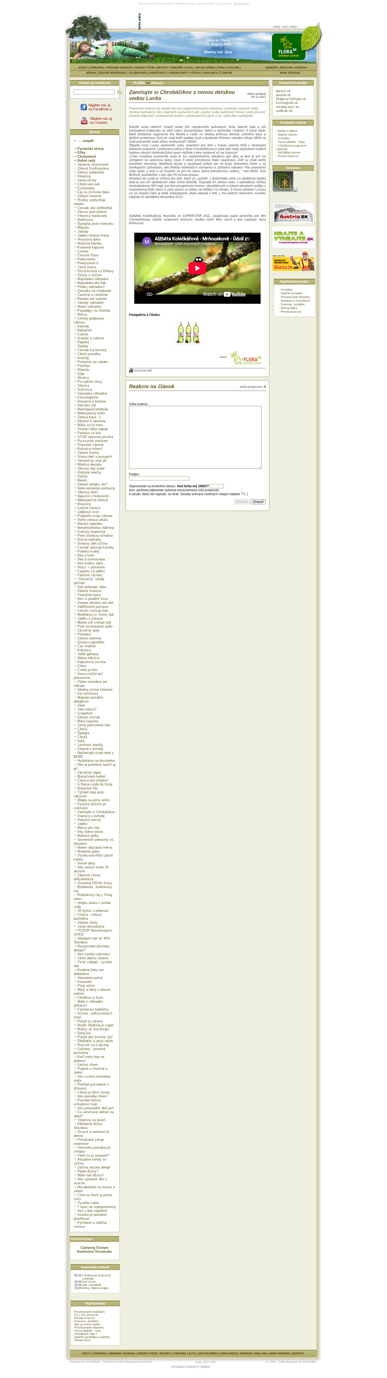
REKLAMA (286, 67)
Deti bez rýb (86, 405)
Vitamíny (84, 176)
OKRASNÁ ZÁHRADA (119, 67)
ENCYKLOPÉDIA (206, 67)
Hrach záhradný (89, 307)
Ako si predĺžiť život (92, 599)
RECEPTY (162, 67)
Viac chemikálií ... (93, 1284)
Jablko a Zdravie (90, 618)
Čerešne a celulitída (92, 295)
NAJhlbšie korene (289, 152)
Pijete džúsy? (87, 1171)
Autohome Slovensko (94, 1251)
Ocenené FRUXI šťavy (94, 883)
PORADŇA (177, 67)
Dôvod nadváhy (89, 539)
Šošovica (84, 389)
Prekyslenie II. (88, 263)
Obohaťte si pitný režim (95, 1041)
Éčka (81, 153)
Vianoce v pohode (91, 816)
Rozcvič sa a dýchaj (92, 1045)
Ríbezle (83, 228)
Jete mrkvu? (86, 709)
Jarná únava (86, 267)
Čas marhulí (86, 646)
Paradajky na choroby (94, 310)
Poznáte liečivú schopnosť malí (87, 1102)
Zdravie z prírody (90, 749)
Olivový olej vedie (91, 468)
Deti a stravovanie (91, 559)
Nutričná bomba (89, 243)
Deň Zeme (89, 1281)
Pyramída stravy (90, 149)
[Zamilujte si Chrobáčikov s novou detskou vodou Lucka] (188, 348)
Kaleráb (83, 326)
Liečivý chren (87, 1065)
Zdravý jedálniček (90, 172)
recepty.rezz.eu (287, 107)
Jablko (82, 824)
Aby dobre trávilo (90, 832)
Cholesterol (86, 156)
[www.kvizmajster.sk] (283, 191)
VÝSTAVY (197, 73)
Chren (81, 666)
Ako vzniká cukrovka (93, 954)
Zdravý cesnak (88, 717)
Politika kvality (88, 551)
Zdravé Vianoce (89, 591)
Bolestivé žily (87, 788)
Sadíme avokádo (291, 293)
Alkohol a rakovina (91, 421)
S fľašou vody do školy (95, 784)
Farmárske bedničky (92, 1009)
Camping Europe (94, 1248)
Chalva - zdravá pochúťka (87, 917)
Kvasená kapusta (90, 247)
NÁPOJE (92, 73)
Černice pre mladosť (92, 780)
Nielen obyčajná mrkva (94, 847)
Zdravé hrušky (88, 453)
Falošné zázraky (90, 575)
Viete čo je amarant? (93, 1155)
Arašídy (83, 358)
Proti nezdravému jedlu (94, 626)
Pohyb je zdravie (90, 1021)
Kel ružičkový (87, 693)
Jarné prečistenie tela (93, 725)
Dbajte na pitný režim (93, 800)
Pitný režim (86, 986)
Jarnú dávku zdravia (92, 958)
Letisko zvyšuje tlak (92, 611)
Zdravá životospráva (92, 168)
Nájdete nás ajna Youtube (101, 121)
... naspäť (85, 141)
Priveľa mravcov (84, 1318)
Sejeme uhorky (287, 134)
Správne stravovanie (93, 164)
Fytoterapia (86, 188)
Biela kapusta (87, 721)
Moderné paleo (88, 851)
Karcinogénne (87, 397)
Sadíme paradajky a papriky (92, 1337)
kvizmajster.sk (287, 103)
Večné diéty (86, 863)
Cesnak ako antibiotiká (94, 208)
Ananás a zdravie (90, 338)
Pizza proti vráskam (92, 441)
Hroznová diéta (88, 239)
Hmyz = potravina (91, 567)
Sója (80, 374)
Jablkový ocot (88, 512)
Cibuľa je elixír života (93, 1092)
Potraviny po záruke (92, 362)
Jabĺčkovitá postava (92, 607)
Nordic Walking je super (95, 1025)
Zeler (81, 705)
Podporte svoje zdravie (94, 516)
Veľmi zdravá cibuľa (92, 520)
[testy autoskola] (296, 191)
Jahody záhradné (90, 303)
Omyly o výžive (89, 275)
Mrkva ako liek (88, 828)
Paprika (83, 342)
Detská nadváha (89, 524)
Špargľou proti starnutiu (95, 224)
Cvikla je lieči (87, 670)
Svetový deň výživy (92, 543)
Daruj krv (84, 1033)
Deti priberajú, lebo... (93, 587)
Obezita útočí (87, 492)
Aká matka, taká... (91, 563)
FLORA (139, 83)
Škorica (83, 378)
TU (243, 494)
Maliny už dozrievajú (93, 1029)
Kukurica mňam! (89, 449)
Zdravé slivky (87, 922)
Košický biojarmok (91, 532)
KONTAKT (301, 67)
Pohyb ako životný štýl (94, 1037)
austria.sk (283, 95)
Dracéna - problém (86, 1321)
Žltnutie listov (82, 1340)
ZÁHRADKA (97, 67)
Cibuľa (82, 729)
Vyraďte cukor (88, 1203)
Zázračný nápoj (89, 772)
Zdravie (157, 83)
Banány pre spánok (92, 299)
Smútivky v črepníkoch (295, 300)
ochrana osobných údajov (190, 1367)
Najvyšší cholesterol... (94, 496)
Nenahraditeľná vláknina (95, 528)
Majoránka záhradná (92, 279)
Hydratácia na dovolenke (96, 761)
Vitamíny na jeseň (91, 1120)
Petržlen (83, 366)
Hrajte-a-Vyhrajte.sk (291, 99)
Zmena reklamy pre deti (95, 603)
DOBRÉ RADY (158, 73)
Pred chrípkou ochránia (95, 536)
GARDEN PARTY (179, 73)
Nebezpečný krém (91, 413)
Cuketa (82, 251)
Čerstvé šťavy (88, 255)
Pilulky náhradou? (91, 287)
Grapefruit (84, 713)
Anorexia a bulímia (91, 401)
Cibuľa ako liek (88, 184)
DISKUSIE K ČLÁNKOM (218, 73)
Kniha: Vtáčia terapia (95, 1288)
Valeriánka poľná (90, 978)
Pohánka (84, 634)
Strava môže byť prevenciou (88, 676)
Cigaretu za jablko (91, 571)
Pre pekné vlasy (89, 382)
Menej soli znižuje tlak (94, 622)
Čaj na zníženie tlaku (93, 192)
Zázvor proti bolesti (92, 212)
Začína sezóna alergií (93, 1167)
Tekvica (83, 385)
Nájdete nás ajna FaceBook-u (100, 107)
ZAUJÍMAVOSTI (138, 73)
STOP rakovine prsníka (95, 437)
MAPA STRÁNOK (290, 73)
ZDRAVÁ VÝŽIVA (145, 67)
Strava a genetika (90, 642)
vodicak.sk (284, 111)
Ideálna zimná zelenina (94, 690)
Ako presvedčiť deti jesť (95, 1108)
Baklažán (84, 330)
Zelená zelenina (89, 638)
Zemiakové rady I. (85, 1333)
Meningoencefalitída (92, 409)
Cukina (82, 334)
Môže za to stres (90, 425)
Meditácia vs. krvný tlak (95, 614)
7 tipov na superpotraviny (96, 1207)
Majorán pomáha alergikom (88, 699)
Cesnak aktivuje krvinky (95, 547)
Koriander (84, 982)
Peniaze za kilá (89, 433)
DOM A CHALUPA (228, 67)
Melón (82, 480)
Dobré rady (86, 160)
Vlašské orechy (89, 472)
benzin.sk (283, 91)
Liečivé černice (88, 508)
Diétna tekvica (88, 658)
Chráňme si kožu (90, 997)
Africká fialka (289, 308)
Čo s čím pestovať (86, 1314)
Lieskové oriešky (90, 745)
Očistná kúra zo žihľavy (95, 271)
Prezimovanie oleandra (88, 1327)
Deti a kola (85, 555)
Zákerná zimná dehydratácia (87, 877)
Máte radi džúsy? (90, 1175)
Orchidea (284, 138)
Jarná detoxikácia (90, 926)
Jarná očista (86, 180)
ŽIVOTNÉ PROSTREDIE (113, 73)
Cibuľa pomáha (88, 354)
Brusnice (84, 504)
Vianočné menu (89, 595)
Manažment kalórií (91, 776)
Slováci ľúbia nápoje (92, 429)
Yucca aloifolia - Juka (87, 1330)
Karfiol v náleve (287, 130)
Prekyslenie (86, 259)
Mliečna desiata (89, 464)
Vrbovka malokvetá (92, 216)
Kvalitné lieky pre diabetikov (89, 972)
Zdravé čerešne (89, 196)
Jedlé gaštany (88, 654)
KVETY (83, 67)
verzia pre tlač (143, 370)
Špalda (82, 346)
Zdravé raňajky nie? (92, 484)
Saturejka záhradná (92, 393)
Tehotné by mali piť (92, 460)
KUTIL (190, 67)
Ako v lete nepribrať (92, 1211)
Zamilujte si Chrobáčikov (96, 812)
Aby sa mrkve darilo (87, 1324)
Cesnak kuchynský (92, 350)
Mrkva (82, 314)
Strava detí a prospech (94, 457)
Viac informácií (241, 3)
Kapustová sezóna (91, 662)
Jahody (82, 231)
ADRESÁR (271, 67)
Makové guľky (88, 836)
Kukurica (84, 650)
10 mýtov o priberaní (93, 911)
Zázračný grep (88, 630)
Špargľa (83, 733)
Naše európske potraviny (96, 488)
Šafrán (82, 476)
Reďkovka (85, 220)
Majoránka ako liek (91, 283)
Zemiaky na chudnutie (94, 291)
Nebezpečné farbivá (92, 500)
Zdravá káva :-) (89, 417)
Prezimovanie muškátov (89, 1311)
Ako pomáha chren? (92, 1096)
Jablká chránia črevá (93, 235)
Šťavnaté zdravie (90, 445)
